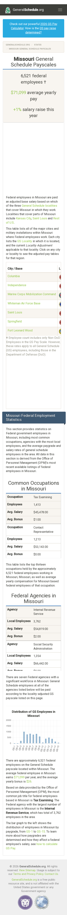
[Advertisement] (33, 159)
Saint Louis (40, 218)
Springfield (15, 321)
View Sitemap (27, 870)
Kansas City (23, 218)
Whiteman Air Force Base (24, 303)
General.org (28, 10)
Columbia (14, 276)
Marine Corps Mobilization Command (32, 294)
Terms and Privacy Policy (28, 874)
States (38, 45)
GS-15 (41, 831)
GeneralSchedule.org (18, 45)
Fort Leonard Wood (20, 330)
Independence (17, 285)
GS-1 (29, 831)
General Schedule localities (39, 205)
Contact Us (51, 874)
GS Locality (24, 241)
